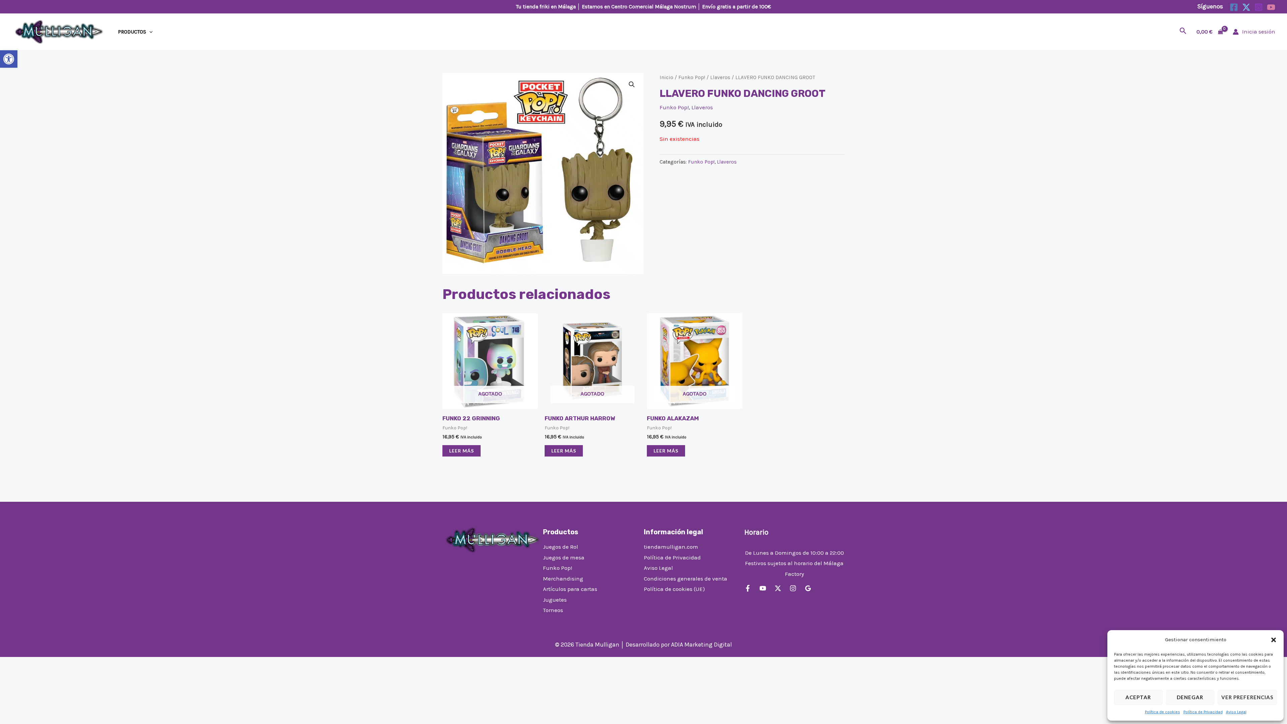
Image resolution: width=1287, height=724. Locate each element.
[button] (8, 59)
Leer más (461, 451)
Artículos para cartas (570, 589)
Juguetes (555, 599)
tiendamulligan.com (671, 546)
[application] (149, 32)
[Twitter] (1246, 7)
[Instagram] (1258, 7)
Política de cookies (1162, 712)
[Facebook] (1234, 7)
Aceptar (1138, 697)
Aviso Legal (1236, 712)
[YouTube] (1271, 7)
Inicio (666, 77)
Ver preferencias (1247, 697)
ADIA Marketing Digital (701, 644)
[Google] (808, 588)
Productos (132, 32)
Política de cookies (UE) (674, 589)
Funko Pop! (691, 77)
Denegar (1190, 697)
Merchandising (563, 578)
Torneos (553, 610)
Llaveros (720, 77)
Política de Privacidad (1203, 712)
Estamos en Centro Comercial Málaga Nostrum (639, 6)
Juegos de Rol (560, 546)
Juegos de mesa (564, 557)
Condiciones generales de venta (685, 578)
